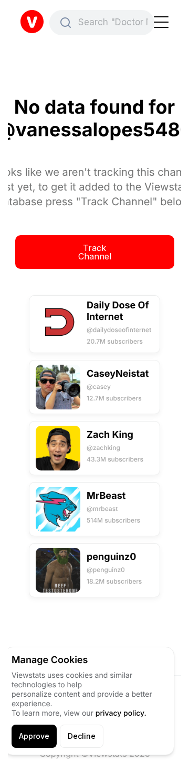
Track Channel (94, 252)
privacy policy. (121, 713)
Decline (82, 735)
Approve (34, 735)
